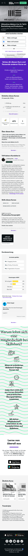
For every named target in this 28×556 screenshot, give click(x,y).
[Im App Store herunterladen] (14, 462)
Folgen (16, 158)
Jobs (9, 544)
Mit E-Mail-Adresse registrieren (14, 51)
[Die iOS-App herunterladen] (8, 535)
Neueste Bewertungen (7, 297)
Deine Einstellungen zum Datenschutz (13, 549)
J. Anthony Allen (12, 158)
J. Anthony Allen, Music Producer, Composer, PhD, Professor (14, 29)
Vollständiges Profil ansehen (16, 193)
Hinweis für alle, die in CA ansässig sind (14, 550)
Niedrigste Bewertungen (17, 296)
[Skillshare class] (9, 487)
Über (5, 544)
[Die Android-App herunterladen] (19, 535)
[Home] (11, 3)
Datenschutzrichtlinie (11, 55)
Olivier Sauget (10, 303)
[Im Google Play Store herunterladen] (14, 467)
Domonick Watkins (6, 243)
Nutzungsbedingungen (21, 54)
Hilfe (12, 544)
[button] (2, 3)
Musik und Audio (15, 203)
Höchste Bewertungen (6, 296)
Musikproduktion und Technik (9, 205)
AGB (23, 544)
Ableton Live (5, 203)
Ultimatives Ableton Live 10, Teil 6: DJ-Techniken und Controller (9, 496)
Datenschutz (17, 544)
